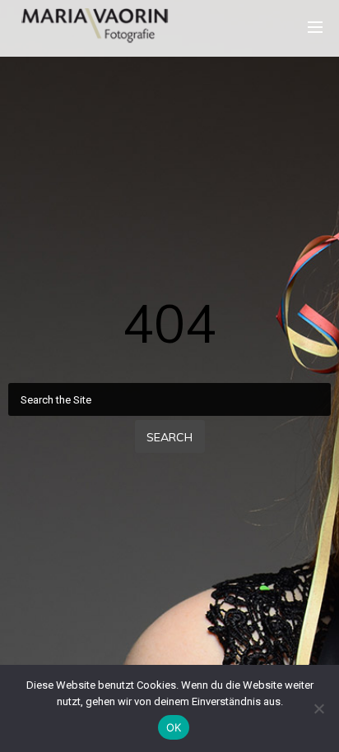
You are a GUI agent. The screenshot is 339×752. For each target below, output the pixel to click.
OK (174, 727)
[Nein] (318, 708)
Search (169, 437)
